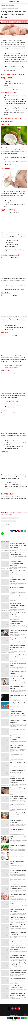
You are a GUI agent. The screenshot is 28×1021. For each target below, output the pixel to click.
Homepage (3, 5)
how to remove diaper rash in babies (9, 521)
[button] (8, 1018)
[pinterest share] (19, 531)
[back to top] (25, 1015)
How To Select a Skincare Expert (18, 596)
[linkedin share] (22, 531)
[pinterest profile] (15, 1008)
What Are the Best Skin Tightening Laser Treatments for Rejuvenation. (18, 605)
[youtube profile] (19, 1008)
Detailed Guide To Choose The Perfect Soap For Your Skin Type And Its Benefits (18, 545)
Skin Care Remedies (10, 5)
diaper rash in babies (6, 517)
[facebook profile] (12, 1008)
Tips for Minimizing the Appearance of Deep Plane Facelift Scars (16, 563)
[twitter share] (14, 530)
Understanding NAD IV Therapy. (18, 770)
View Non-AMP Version (18, 1014)
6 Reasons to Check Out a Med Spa (18, 812)
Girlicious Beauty (14, 1)
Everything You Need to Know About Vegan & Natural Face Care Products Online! (18, 780)
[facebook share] (11, 531)
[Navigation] (1, 1)
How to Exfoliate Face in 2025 (17, 853)
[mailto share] (16, 531)
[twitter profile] (9, 1008)
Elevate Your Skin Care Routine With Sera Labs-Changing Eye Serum (17, 647)
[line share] (2, 533)
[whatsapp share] (25, 531)
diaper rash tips (15, 517)
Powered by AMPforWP (14, 1015)
